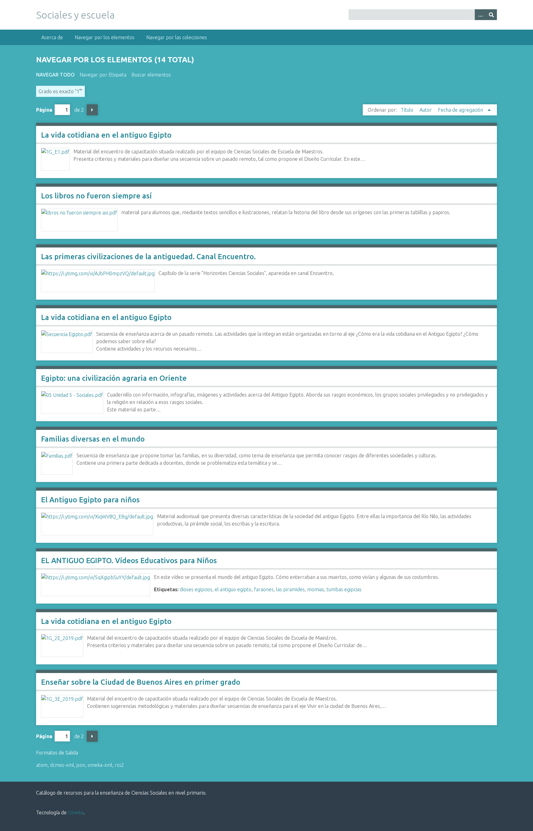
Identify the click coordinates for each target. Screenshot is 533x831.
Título (408, 110)
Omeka (76, 812)
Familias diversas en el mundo (93, 439)
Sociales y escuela (75, 14)
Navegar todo (55, 74)
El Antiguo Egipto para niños (90, 500)
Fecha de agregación (461, 110)
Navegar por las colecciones (176, 37)
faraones (264, 589)
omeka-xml (100, 765)
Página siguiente (92, 109)
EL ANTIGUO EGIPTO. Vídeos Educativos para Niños (129, 560)
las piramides (290, 589)
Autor (426, 110)
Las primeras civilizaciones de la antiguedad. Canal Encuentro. (148, 256)
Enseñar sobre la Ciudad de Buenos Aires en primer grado (140, 682)
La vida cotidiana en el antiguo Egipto (106, 135)
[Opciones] (480, 14)
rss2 (119, 765)
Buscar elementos (151, 74)
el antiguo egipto (233, 589)
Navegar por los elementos (104, 37)
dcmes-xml (62, 765)
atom (42, 765)
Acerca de (52, 37)
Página (44, 110)
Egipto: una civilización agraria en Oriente (114, 378)
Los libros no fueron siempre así (96, 196)
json (80, 765)
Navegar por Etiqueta (103, 74)
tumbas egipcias (344, 589)
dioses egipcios (196, 589)
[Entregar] (491, 14)
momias (315, 589)
